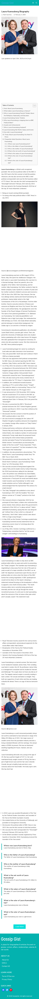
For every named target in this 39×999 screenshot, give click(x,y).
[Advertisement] (19, 81)
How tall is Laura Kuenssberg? (13, 132)
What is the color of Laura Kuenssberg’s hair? (20, 157)
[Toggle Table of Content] (33, 105)
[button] (36, 3)
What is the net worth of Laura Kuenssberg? (21, 151)
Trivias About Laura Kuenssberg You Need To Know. (18, 136)
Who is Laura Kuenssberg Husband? (15, 127)
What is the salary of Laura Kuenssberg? (20, 153)
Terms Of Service (8, 976)
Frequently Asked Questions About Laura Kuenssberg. (17, 140)
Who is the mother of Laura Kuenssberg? (20, 149)
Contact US (6, 966)
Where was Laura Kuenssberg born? (19, 144)
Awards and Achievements (12, 125)
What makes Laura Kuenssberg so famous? (17, 111)
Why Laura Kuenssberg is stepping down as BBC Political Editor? (19, 121)
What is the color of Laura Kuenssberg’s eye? (20, 162)
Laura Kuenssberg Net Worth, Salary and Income (19, 130)
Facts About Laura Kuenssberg (13, 108)
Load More (19, 927)
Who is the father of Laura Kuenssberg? (20, 146)
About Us (5, 960)
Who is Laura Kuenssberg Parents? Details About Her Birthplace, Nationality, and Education (19, 114)
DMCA (4, 963)
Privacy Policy (7, 979)
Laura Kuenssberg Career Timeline (14, 118)
